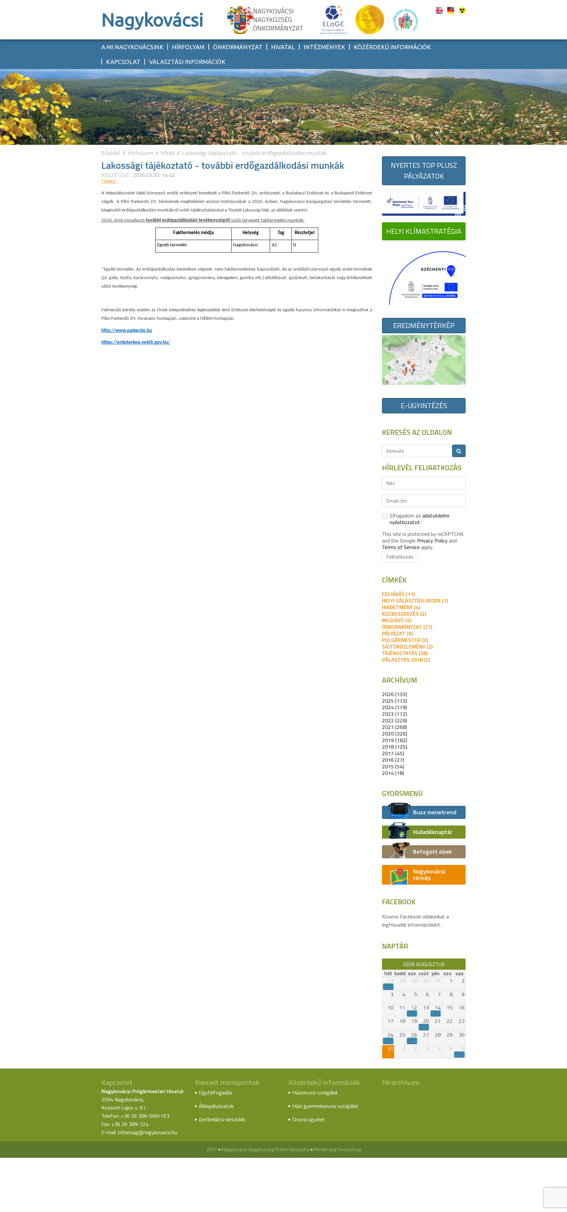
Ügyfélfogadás (215, 1092)
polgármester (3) (405, 640)
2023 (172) (394, 714)
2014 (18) (393, 773)
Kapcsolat (123, 62)
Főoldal (110, 152)
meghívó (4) (396, 620)
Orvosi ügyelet (308, 1119)
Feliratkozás (399, 557)
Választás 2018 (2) (406, 660)
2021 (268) (394, 727)
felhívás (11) (398, 594)
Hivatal (283, 47)
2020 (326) (394, 733)
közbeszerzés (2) (404, 614)
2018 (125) (394, 746)
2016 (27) (393, 760)
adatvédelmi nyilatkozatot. (419, 519)
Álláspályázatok (216, 1106)
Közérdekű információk (392, 47)
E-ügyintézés (424, 405)
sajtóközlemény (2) (407, 646)
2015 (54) (393, 766)
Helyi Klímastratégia (423, 231)
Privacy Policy (432, 540)
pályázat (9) (397, 633)
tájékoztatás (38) (405, 653)
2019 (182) (394, 740)
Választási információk (187, 62)
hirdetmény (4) (401, 607)
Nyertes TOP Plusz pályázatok (424, 171)
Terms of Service (401, 547)
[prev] (385, 964)
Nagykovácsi (152, 19)
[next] (462, 964)
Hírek (168, 152)
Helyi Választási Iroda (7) (415, 601)
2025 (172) (394, 700)
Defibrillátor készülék (222, 1119)
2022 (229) (394, 720)
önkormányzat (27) (407, 627)
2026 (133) (394, 694)
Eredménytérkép (423, 325)
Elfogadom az (419, 518)
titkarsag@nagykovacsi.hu (147, 1132)
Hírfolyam (188, 47)
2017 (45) (393, 753)
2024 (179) (394, 707)
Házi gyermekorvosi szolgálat (325, 1106)
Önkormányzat (237, 47)
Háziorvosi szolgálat (315, 1092)
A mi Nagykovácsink (132, 47)
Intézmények (324, 47)
